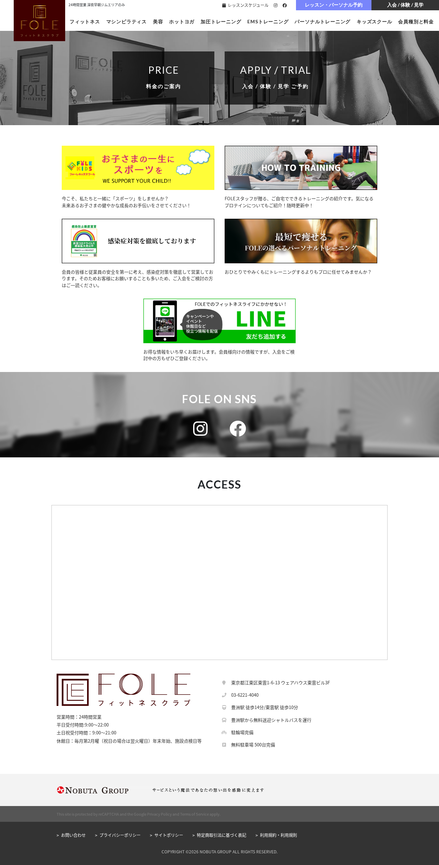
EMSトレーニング (267, 21)
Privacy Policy (159, 814)
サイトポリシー (168, 835)
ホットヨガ (181, 21)
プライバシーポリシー (120, 835)
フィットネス (85, 21)
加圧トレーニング (221, 21)
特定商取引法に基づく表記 (221, 835)
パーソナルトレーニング (323, 21)
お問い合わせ (73, 835)
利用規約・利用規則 (278, 835)
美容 (158, 21)
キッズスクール (374, 21)
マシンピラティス (126, 21)
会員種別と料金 (416, 21)
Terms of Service (194, 814)
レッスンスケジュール (248, 5)
